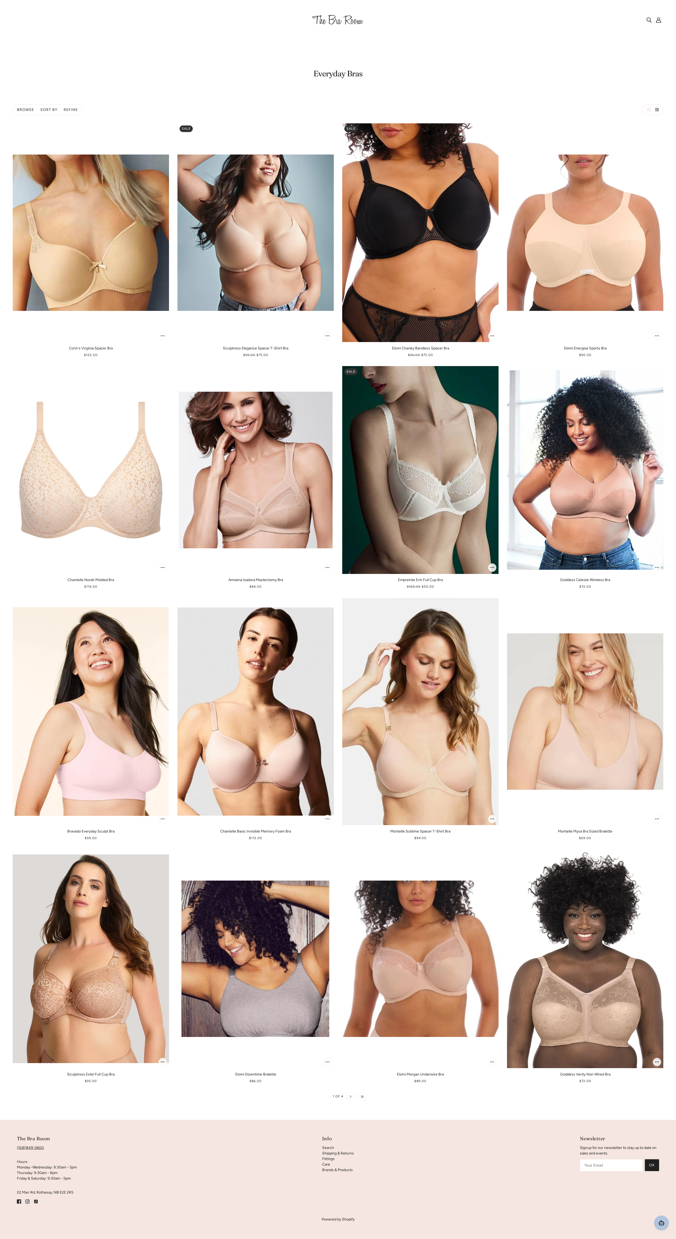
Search (328, 1148)
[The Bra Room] (338, 19)
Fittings (328, 1159)
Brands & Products (337, 1170)
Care (326, 1164)
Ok (652, 1165)
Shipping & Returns (338, 1153)
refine (71, 109)
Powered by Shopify (338, 1219)
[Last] (362, 1096)
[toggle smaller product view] (658, 109)
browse (25, 109)
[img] (649, 20)
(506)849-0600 (30, 1148)
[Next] (350, 1096)
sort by (48, 109)
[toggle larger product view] (647, 109)
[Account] (658, 20)
